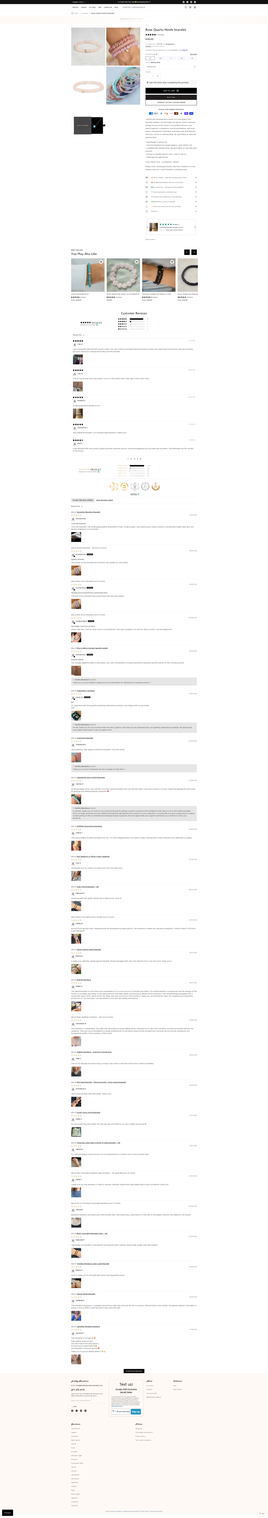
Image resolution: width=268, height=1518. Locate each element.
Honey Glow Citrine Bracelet (88, 1112)
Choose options (89, 275)
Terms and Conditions (143, 1440)
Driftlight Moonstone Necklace (89, 826)
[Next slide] (194, 252)
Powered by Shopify (156, 1511)
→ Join (74, 1406)
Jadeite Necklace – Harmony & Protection (94, 1052)
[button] (75, 7)
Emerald (74, 1452)
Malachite (74, 1482)
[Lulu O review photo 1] (78, 359)
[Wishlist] (1, 1515)
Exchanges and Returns (144, 1432)
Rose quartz (75, 1494)
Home (76, 13)
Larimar (74, 1471)
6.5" (161, 58)
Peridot (73, 1486)
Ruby (73, 1490)
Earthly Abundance (116, 1511)
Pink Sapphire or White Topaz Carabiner (93, 856)
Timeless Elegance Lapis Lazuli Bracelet (93, 1264)
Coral (73, 1448)
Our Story (150, 1386)
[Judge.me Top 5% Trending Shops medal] (145, 486)
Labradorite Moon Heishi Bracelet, (91, 777)
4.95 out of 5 (95, 469)
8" (192, 58)
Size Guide (193, 54)
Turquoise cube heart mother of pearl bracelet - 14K (98, 1143)
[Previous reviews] (147, 227)
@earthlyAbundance (154, 1397)
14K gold (85, 13)
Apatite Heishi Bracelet (80, 294)
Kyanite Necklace (84, 980)
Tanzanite (74, 1505)
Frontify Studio (144, 1511)
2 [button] (131, 459)
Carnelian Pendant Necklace (88, 1326)
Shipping (148, 46)
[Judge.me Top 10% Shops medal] (155, 486)
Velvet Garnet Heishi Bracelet (89, 949)
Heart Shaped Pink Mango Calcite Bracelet (123, 294)
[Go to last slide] (187, 252)
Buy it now (171, 97)
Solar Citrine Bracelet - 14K (88, 887)
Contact (149, 1389)
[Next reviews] (195, 227)
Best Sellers (177, 1389)
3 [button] (134, 459)
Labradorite (75, 1475)
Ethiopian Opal (76, 1455)
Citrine (73, 1444)
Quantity (148, 72)
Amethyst (74, 1436)
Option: (153, 62)
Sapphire (74, 1498)
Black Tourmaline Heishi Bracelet (191, 294)
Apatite (73, 1432)
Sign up (136, 1411)
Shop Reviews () (104, 500)
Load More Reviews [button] (134, 1371)
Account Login (152, 1393)
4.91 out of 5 (97, 322)
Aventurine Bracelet (85, 738)
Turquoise (74, 1502)
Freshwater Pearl (77, 1463)
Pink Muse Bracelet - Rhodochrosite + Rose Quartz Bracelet (101, 1082)
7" (171, 58)
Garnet (73, 1467)
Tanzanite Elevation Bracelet (88, 512)
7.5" (182, 58)
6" (150, 58)
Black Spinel (75, 1440)
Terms (120, 1406)
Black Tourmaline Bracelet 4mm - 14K (92, 1233)
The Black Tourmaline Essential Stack (156, 294)
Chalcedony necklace (86, 691)
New (174, 1386)
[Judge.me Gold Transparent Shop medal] (114, 486)
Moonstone (75, 1479)
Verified (133, 494)
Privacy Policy (114, 1406)
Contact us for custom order (171, 102)
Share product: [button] (150, 239)
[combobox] (114, 1411)
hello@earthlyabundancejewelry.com (89, 1385)
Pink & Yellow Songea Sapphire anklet (92, 648)
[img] (78, 341)
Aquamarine (75, 1428)
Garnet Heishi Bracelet (86, 1294)
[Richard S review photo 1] (78, 413)
